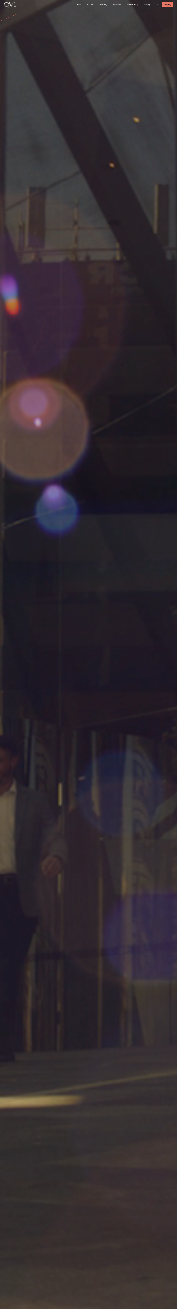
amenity (103, 4)
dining (147, 4)
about (78, 4)
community (132, 4)
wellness (117, 4)
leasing (90, 4)
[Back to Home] (10, 6)
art (156, 4)
